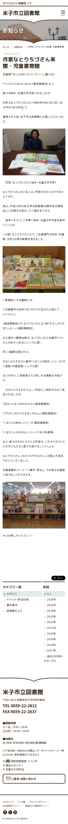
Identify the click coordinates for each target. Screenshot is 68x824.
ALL (49, 594)
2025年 (51, 605)
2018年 (51, 645)
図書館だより (14, 611)
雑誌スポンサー (14, 765)
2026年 (51, 599)
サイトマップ (8, 801)
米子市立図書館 (21, 13)
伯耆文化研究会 (15, 769)
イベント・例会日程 (18, 599)
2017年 (51, 650)
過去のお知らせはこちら (53, 658)
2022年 (51, 622)
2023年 (51, 616)
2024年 (51, 611)
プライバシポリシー (38, 801)
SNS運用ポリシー (11, 805)
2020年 (51, 633)
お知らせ (18, 46)
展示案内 (12, 605)
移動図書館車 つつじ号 (24, 761)
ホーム (6, 46)
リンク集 (21, 801)
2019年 (51, 639)
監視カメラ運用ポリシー (36, 805)
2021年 (51, 628)
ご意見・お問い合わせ (23, 779)
